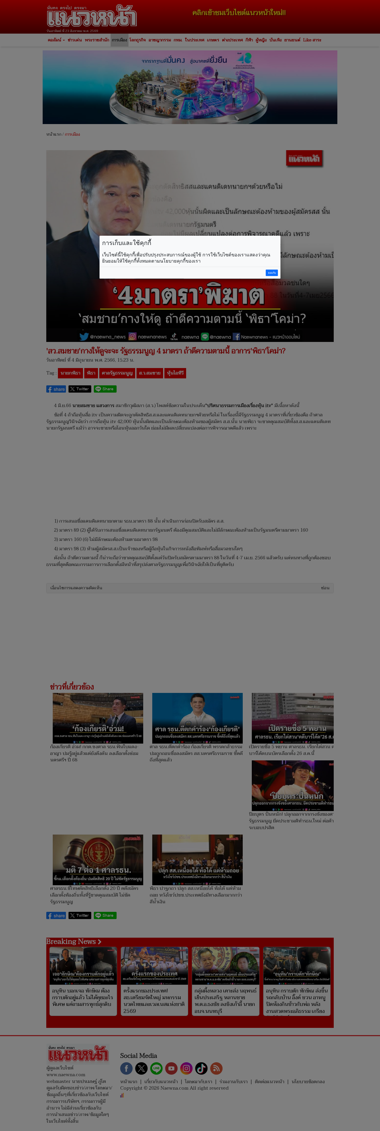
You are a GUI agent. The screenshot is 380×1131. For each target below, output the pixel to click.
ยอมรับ (272, 272)
